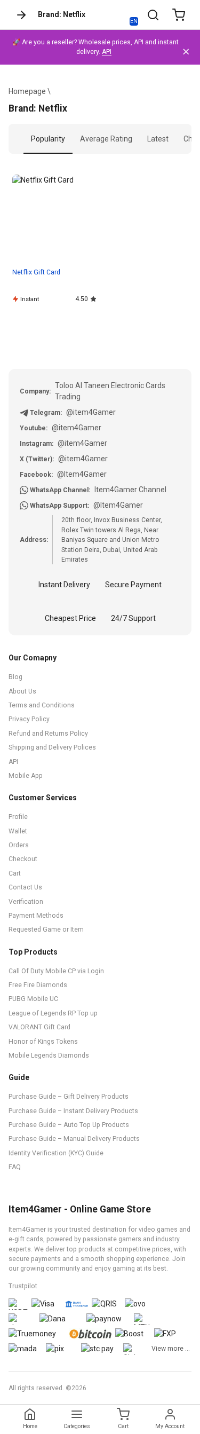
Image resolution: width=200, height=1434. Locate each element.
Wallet (18, 831)
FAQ (15, 1167)
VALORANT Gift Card (39, 1027)
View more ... (170, 1348)
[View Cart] (178, 15)
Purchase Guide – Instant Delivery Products (73, 1111)
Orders (19, 845)
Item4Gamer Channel (130, 489)
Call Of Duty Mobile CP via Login (56, 971)
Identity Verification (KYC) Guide (56, 1153)
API (106, 52)
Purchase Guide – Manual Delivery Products (74, 1139)
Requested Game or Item (46, 929)
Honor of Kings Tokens (43, 1041)
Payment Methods (36, 915)
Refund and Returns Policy (48, 733)
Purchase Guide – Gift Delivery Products (69, 1096)
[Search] (153, 15)
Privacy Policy (29, 719)
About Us (22, 691)
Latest (158, 139)
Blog (15, 677)
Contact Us (25, 887)
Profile (18, 817)
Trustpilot (23, 1286)
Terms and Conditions (42, 705)
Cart (15, 873)
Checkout (23, 859)
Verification (26, 901)
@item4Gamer (91, 412)
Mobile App (26, 775)
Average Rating (106, 139)
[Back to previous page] (21, 15)
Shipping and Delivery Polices (52, 747)
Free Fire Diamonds (38, 985)
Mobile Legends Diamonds (49, 1055)
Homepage (27, 91)
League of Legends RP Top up (53, 1013)
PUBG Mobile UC (33, 999)
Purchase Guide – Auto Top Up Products (69, 1125)
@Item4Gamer (82, 474)
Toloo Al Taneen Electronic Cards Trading (110, 391)
